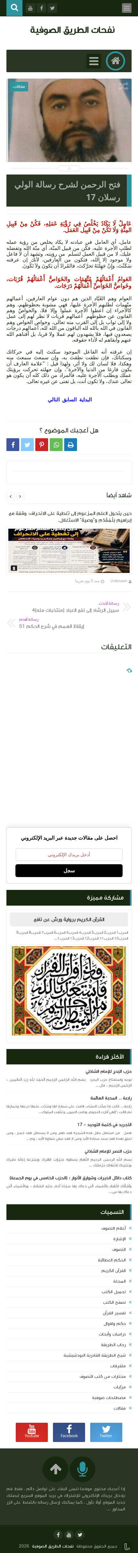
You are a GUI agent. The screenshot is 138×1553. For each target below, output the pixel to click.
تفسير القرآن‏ (114, 1313)
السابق (69, 399)
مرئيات (120, 1387)
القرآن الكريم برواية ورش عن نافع (69, 919)
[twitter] (80, 1535)
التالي (54, 399)
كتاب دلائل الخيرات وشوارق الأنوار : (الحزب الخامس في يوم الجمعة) (71, 1178)
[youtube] (69, 1535)
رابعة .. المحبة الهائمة (111, 1098)
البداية (85, 399)
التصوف (119, 1249)
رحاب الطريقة (113, 1345)
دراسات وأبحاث (112, 1334)
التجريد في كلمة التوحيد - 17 (104, 1125)
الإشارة (119, 1239)
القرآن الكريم (113, 1270)
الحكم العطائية (112, 1260)
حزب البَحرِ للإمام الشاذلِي (109, 1071)
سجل (69, 870)
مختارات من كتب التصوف (103, 1376)
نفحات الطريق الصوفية (72, 29)
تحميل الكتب (114, 1292)
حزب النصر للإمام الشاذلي (108, 1151)
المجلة (119, 1281)
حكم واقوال (115, 1323)
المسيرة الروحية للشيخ (69, 128)
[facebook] (58, 1535)
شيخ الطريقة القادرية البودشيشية (95, 1355)
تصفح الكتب (114, 1302)
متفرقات (118, 1366)
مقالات (120, 1408)
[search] (14, 8)
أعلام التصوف (113, 1228)
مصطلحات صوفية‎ (109, 1398)
